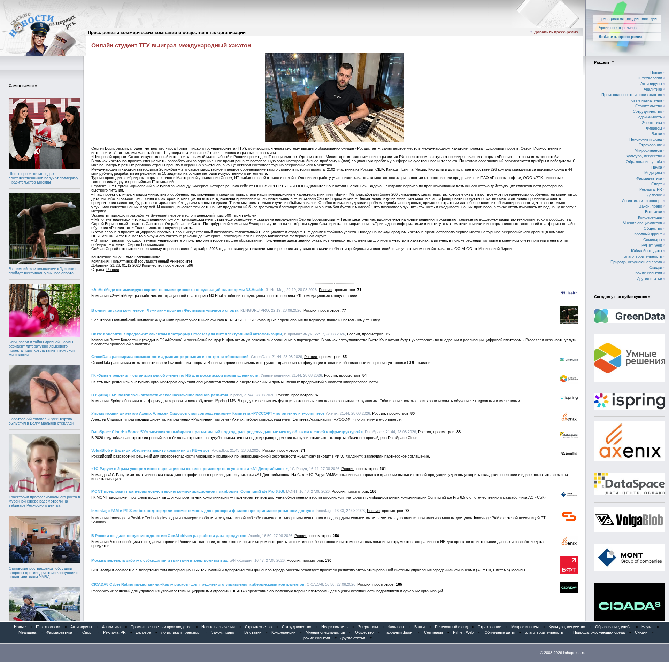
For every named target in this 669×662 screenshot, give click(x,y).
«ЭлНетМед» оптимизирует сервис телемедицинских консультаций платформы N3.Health (177, 290)
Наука (656, 167)
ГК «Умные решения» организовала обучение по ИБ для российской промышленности (175, 375)
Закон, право (650, 206)
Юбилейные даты (646, 251)
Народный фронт (647, 234)
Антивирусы (651, 83)
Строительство (648, 106)
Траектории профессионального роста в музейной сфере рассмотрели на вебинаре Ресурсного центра (44, 501)
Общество (653, 228)
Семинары (652, 239)
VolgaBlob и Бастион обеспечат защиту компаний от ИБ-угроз (150, 450)
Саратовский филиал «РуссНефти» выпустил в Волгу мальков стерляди (41, 421)
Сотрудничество (647, 111)
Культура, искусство (644, 156)
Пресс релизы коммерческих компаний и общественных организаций (167, 32)
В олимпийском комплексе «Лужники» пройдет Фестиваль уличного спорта (42, 271)
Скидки (655, 267)
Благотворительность (643, 256)
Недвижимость (649, 117)
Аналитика (653, 89)
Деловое (654, 195)
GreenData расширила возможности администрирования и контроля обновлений (170, 357)
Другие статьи (649, 279)
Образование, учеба (644, 161)
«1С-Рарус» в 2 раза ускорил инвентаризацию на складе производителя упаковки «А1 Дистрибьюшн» (189, 469)
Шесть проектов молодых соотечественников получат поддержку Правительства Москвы (43, 178)
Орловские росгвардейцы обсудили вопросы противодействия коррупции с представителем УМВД (43, 572)
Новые (656, 72)
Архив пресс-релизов (618, 27)
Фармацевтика (649, 178)
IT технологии (650, 78)
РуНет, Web (651, 245)
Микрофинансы (648, 150)
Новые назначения (645, 100)
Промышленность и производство (631, 95)
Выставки (653, 212)
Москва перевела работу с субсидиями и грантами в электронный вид (159, 560)
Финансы (654, 128)
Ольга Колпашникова (141, 257)
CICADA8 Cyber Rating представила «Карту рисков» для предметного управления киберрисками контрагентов (198, 584)
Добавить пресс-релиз (556, 32)
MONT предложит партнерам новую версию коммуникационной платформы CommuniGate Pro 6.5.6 (187, 491)
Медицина (653, 173)
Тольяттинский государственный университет (151, 261)
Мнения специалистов (642, 223)
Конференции (650, 217)
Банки (657, 134)
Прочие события (647, 273)
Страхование (650, 145)
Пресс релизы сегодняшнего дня (628, 18)
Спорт (656, 184)
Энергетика (652, 122)
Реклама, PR (650, 189)
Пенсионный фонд (645, 139)
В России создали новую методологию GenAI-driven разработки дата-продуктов (168, 536)
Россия (112, 269)
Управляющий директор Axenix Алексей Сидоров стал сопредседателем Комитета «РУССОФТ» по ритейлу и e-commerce (207, 413)
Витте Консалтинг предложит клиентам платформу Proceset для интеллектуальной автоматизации (186, 334)
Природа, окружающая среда (636, 262)
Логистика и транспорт (642, 200)
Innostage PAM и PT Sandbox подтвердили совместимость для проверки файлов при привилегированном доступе (202, 510)
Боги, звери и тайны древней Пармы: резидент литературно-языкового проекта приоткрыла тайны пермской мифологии (42, 348)
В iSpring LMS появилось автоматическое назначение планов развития (159, 395)
